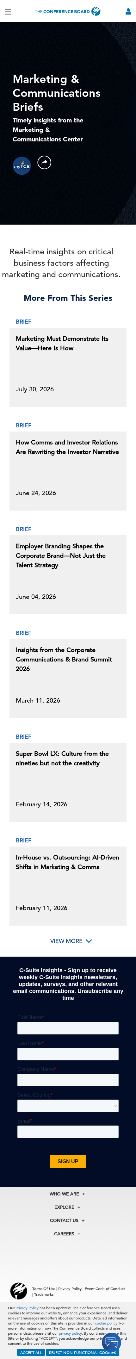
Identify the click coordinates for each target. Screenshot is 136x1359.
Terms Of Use (43, 1288)
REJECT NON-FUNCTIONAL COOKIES (82, 1352)
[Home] (68, 11)
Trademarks (43, 1294)
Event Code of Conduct (105, 1288)
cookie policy (106, 1322)
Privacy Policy (27, 1307)
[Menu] (8, 11)
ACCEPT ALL (31, 1352)
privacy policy (70, 1333)
